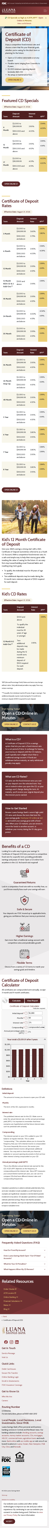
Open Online (13, 80)
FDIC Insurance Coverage (12, 1385)
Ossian (25, 1444)
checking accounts (29, 1432)
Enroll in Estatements (10, 1381)
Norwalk (17, 1447)
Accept (9, 1521)
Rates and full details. (24, 23)
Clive (8, 1447)
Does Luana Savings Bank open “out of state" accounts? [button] (22, 1257)
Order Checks (9, 1289)
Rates (6, 1305)
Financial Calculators (12, 1301)
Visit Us (5, 1357)
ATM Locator (9, 1293)
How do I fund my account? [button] (15, 1250)
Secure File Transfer (10, 1373)
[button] (24, 1039)
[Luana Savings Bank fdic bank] (24, 3)
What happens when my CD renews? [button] (19, 1269)
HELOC (5, 1438)
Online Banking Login (10, 1377)
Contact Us (28, 724)
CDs (31, 1435)
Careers (5, 1400)
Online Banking (10, 1297)
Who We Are (7, 1396)
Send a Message (8, 1353)
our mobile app (27, 1441)
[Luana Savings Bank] (8, 10)
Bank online (11, 1441)
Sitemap (4, 1495)
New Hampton (35, 1444)
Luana (19, 1444)
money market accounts (19, 1435)
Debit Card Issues (9, 1369)
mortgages (38, 1435)
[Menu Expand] (45, 11)
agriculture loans (29, 1438)
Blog (5, 1309)
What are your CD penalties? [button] (15, 1264)
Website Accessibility (8, 1500)
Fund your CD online (29, 818)
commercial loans (15, 1438)
